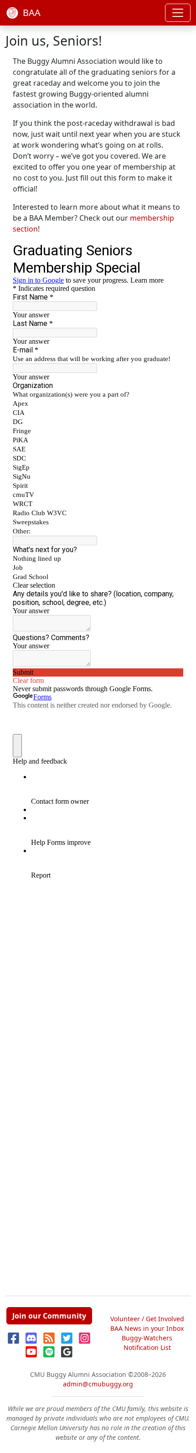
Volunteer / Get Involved (147, 1318)
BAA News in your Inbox (147, 1328)
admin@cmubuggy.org (98, 1384)
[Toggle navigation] (178, 13)
